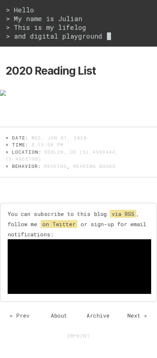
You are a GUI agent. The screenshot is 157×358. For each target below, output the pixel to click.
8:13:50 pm (47, 144)
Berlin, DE (60, 152)
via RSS (123, 213)
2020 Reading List (50, 70)
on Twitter (59, 224)
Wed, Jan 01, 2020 (59, 137)
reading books (94, 166)
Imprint (78, 336)
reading (55, 166)
